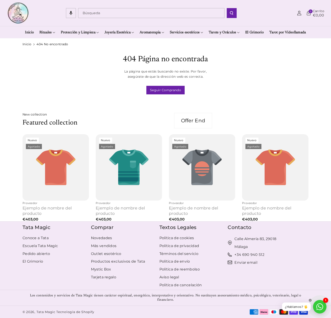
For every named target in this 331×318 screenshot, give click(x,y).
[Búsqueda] (232, 13)
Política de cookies (176, 238)
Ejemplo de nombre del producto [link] (47, 211)
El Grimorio (33, 261)
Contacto (239, 227)
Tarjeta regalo (103, 277)
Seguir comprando (165, 90)
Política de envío (174, 261)
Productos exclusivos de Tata (118, 261)
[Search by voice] (71, 13)
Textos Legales (178, 227)
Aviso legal (169, 277)
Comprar (102, 227)
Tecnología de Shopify (75, 312)
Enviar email (245, 262)
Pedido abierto (36, 254)
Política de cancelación (180, 285)
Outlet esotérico (106, 254)
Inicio (27, 44)
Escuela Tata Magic (40, 246)
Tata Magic (36, 227)
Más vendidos (104, 246)
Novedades (101, 238)
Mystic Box (101, 269)
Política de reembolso (179, 269)
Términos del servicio (178, 254)
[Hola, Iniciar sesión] (299, 13)
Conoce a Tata (36, 238)
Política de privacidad (179, 246)
